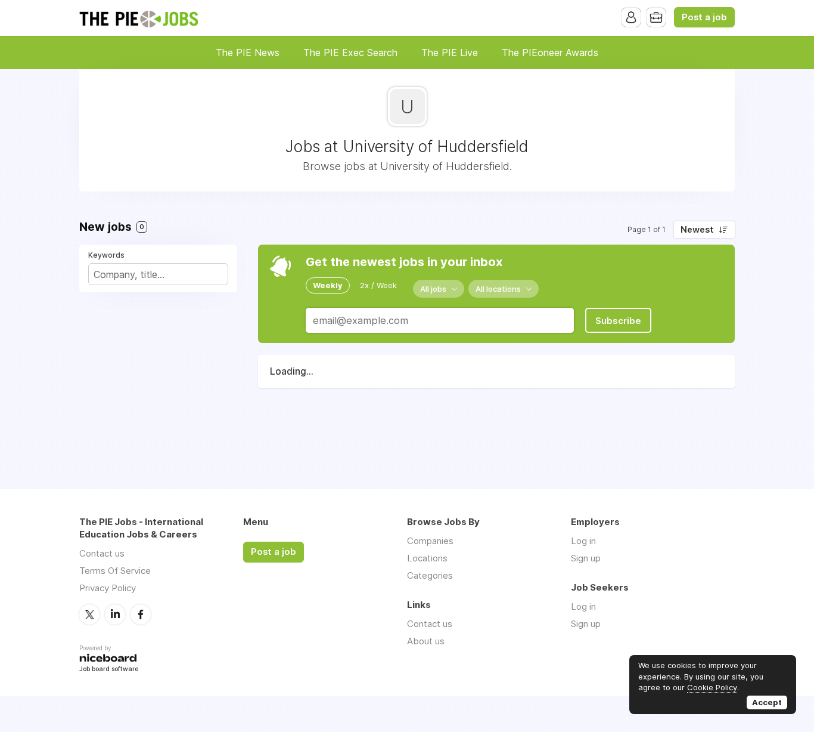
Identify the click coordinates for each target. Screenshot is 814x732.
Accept (767, 702)
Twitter (89, 614)
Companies (430, 540)
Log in (583, 540)
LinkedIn (115, 614)
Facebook (141, 614)
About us (426, 641)
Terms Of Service (115, 570)
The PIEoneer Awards (550, 52)
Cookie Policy (712, 687)
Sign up (586, 558)
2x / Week (378, 285)
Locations (427, 558)
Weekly (328, 285)
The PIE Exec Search (350, 52)
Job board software (108, 669)
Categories (430, 575)
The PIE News (247, 52)
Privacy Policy (107, 588)
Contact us (102, 553)
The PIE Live (449, 52)
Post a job (704, 17)
